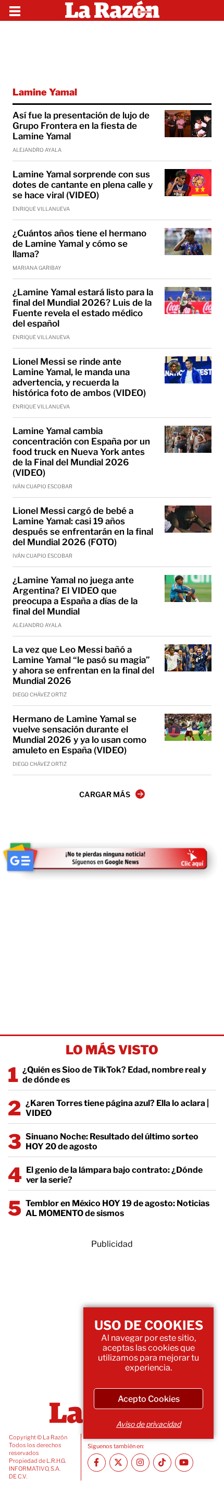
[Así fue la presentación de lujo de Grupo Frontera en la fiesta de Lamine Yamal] (188, 123)
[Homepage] (112, 10)
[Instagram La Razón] (140, 1462)
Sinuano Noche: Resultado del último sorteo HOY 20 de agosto (112, 1141)
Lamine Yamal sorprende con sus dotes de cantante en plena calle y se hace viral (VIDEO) (83, 184)
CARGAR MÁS (104, 794)
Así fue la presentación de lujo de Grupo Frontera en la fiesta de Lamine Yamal (81, 125)
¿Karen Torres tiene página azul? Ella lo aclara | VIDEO (117, 1108)
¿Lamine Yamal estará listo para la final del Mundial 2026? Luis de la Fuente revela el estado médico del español (83, 308)
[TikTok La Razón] (162, 1462)
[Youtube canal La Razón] (184, 1462)
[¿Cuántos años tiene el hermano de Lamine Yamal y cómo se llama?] (188, 241)
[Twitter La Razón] (118, 1462)
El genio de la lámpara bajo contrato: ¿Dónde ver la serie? (114, 1175)
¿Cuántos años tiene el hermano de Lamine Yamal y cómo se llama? (79, 243)
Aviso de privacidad (148, 1424)
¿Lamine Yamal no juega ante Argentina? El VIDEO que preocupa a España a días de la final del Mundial (75, 596)
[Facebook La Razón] (97, 1462)
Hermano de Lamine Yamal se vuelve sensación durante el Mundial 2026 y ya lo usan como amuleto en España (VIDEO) (79, 734)
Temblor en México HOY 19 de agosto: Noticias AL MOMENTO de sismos (117, 1208)
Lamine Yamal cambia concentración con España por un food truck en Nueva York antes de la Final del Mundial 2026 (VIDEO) (81, 452)
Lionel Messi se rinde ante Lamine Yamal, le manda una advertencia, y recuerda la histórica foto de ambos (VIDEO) (79, 377)
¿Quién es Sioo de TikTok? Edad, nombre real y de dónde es (114, 1075)
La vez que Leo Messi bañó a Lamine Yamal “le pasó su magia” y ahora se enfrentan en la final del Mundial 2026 (83, 665)
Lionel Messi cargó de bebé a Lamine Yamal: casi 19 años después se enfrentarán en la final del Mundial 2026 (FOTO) (83, 526)
